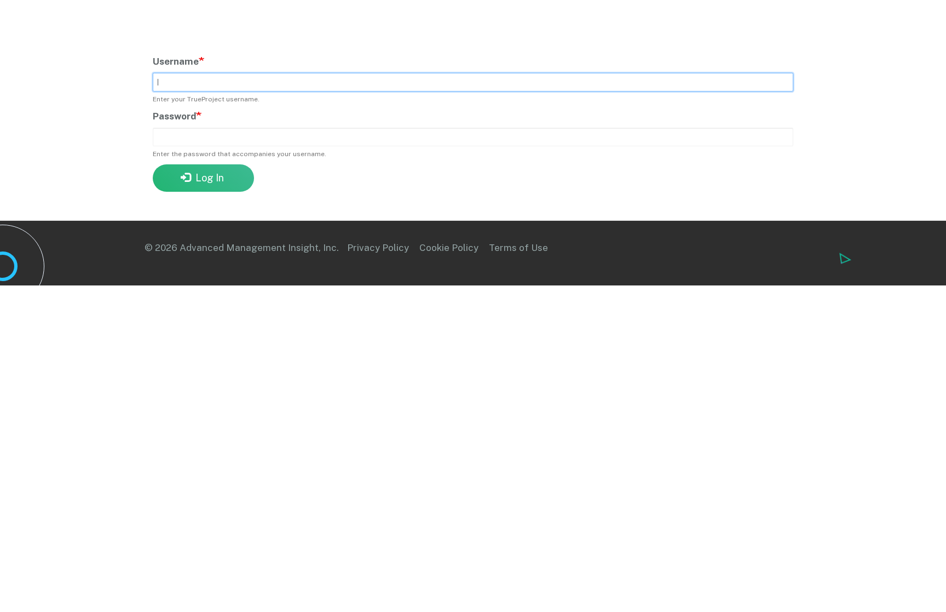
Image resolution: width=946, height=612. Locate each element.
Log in (208, 178)
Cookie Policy (448, 247)
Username (176, 61)
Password (174, 116)
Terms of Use (518, 247)
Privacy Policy (378, 247)
